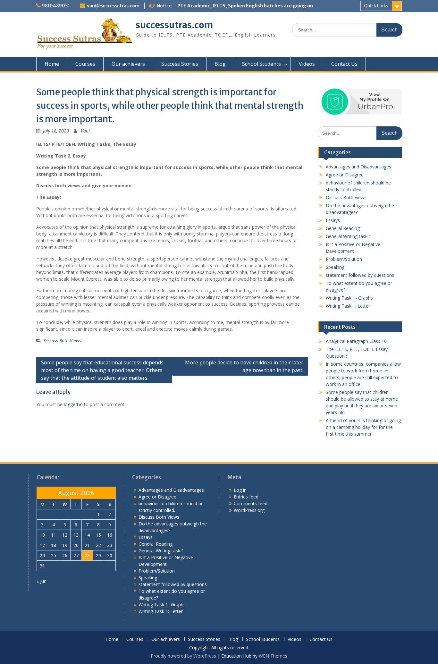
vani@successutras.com (113, 6)
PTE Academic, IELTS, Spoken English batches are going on (245, 6)
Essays (333, 220)
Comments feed (250, 503)
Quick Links (376, 6)
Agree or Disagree (345, 175)
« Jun (41, 581)
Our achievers (128, 63)
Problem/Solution (344, 259)
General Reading (343, 228)
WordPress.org (249, 510)
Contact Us (344, 63)
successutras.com (174, 25)
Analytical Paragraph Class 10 (356, 341)
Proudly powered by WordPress (183, 656)
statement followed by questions (360, 275)
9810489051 (56, 6)
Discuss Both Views (62, 340)
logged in (73, 404)
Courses (85, 63)
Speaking (335, 267)
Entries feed (246, 497)
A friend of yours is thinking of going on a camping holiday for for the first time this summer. (363, 427)
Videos (307, 63)
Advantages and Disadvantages (358, 167)
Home (52, 63)
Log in (240, 490)
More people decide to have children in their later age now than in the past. (244, 366)
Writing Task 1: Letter (348, 306)
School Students (261, 63)
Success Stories (179, 63)
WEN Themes (273, 656)
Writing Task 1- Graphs (349, 298)
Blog (220, 63)
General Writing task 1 (348, 236)
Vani (85, 131)
